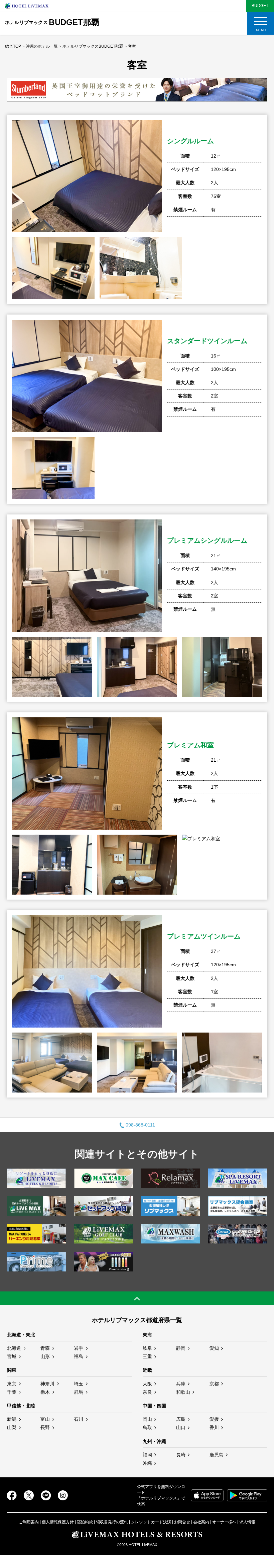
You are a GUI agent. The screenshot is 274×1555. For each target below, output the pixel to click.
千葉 (11, 1392)
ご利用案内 (29, 1522)
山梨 (11, 1427)
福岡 (147, 1454)
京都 (214, 1383)
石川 (78, 1419)
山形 (45, 1356)
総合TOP (13, 46)
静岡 (180, 1348)
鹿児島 (217, 1454)
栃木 (45, 1392)
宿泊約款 (85, 1522)
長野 (45, 1427)
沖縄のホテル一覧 (42, 46)
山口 (180, 1427)
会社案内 (201, 1522)
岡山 (147, 1419)
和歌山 (183, 1392)
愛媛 (214, 1419)
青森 (45, 1348)
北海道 (14, 1348)
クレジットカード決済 (151, 1522)
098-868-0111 (140, 1125)
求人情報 (247, 1522)
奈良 (147, 1392)
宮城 (11, 1356)
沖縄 (147, 1463)
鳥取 (147, 1427)
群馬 (78, 1392)
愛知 (214, 1348)
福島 (78, 1356)
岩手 (78, 1348)
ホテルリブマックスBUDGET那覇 (92, 46)
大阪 (147, 1383)
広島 (180, 1419)
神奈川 (47, 1383)
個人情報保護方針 (58, 1522)
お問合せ (182, 1522)
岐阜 (147, 1348)
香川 (214, 1427)
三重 (147, 1356)
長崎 (180, 1454)
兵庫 (180, 1383)
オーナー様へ (224, 1522)
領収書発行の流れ (112, 1522)
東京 (11, 1383)
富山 (45, 1419)
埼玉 (78, 1383)
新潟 (11, 1419)
